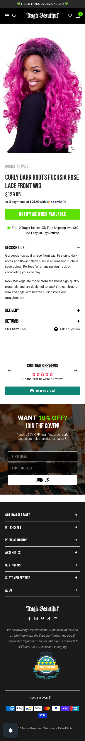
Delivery (12, 310)
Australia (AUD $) (40, 697)
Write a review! (42, 391)
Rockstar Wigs (17, 166)
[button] (42, 202)
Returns (12, 321)
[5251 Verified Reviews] (42, 653)
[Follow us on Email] (55, 618)
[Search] (14, 16)
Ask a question (70, 329)
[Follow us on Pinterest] (42, 618)
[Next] (76, 370)
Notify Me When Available (42, 214)
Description (14, 247)
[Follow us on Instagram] (36, 618)
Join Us (42, 480)
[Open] (10, 730)
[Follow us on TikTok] (49, 618)
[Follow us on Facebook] (29, 619)
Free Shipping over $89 (62, 228)
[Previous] (9, 370)
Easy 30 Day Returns (45, 233)
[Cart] (77, 16)
